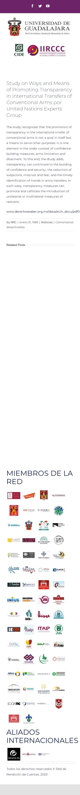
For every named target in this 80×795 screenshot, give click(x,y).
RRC (13, 222)
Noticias (46, 222)
